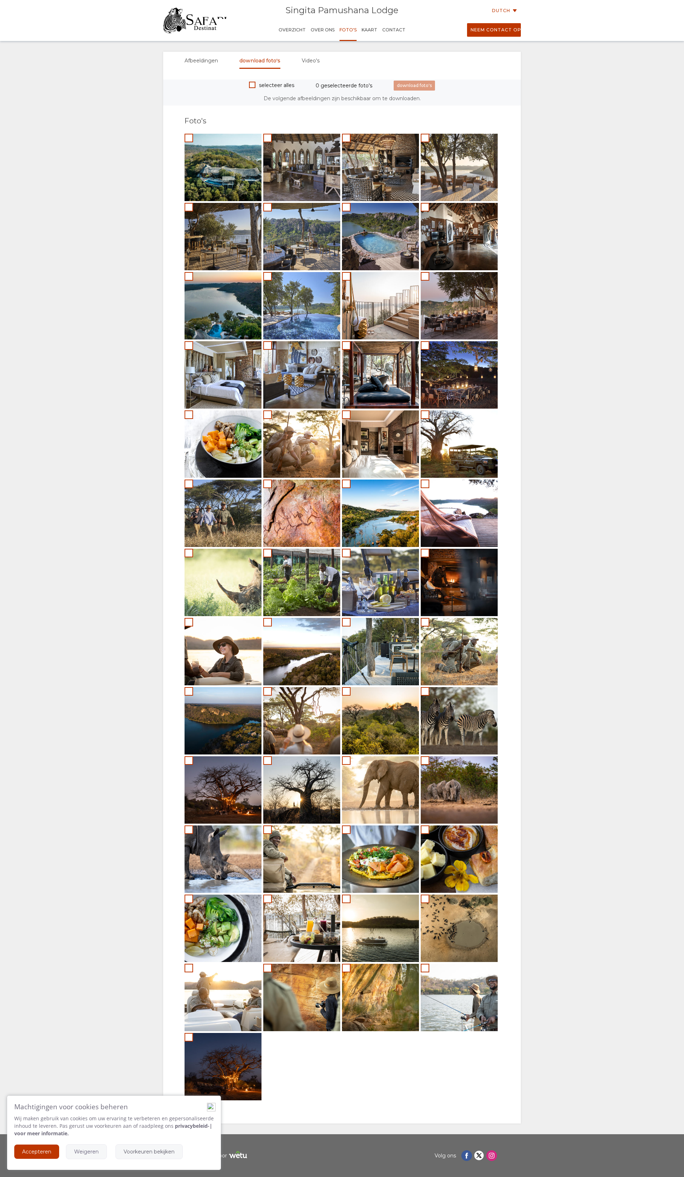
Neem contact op (496, 29)
